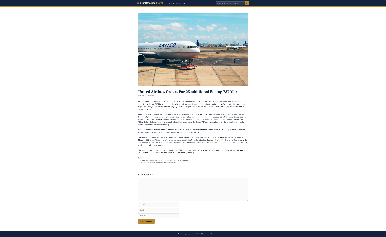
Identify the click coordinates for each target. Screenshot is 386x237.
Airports (178, 3)
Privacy (183, 234)
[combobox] (230, 3)
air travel (213, 142)
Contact (191, 234)
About (176, 234)
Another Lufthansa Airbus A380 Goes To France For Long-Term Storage (164, 160)
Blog (183, 3)
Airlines (171, 3)
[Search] (247, 3)
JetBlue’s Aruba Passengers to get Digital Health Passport (159, 162)
